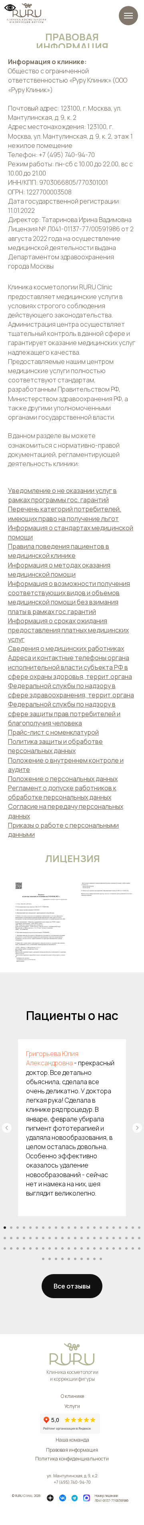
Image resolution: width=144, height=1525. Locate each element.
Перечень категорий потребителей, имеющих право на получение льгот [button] (64, 514)
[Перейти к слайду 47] (17, 1248)
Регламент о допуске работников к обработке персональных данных (62, 793)
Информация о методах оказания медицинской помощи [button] (59, 570)
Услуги (72, 1406)
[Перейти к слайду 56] (75, 1248)
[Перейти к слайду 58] (88, 1248)
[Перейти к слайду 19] (120, 1227)
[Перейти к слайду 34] (75, 1238)
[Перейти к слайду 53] (56, 1248)
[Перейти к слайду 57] (81, 1248)
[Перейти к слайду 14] (88, 1227)
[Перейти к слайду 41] (120, 1238)
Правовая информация (72, 1449)
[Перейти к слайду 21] (133, 1227)
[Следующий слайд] (137, 1128)
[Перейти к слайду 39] (107, 1238)
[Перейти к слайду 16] (101, 1227)
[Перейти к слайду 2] (11, 1227)
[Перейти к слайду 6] (37, 1227)
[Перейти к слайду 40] (113, 1238)
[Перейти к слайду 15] (94, 1227)
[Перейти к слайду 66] (139, 1248)
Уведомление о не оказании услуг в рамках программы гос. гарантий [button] (62, 495)
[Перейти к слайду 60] (101, 1248)
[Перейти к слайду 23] (5, 1238)
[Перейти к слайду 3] (17, 1227)
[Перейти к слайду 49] (30, 1248)
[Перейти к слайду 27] (30, 1238)
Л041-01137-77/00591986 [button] (111, 1500)
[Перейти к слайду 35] (81, 1238)
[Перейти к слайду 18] (113, 1227)
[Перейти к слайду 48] (24, 1248)
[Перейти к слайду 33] (69, 1238)
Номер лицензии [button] (106, 1495)
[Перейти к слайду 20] (126, 1227)
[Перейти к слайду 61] (107, 1248)
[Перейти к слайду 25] (17, 1238)
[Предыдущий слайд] (7, 1128)
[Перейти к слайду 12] (75, 1227)
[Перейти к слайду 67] (43, 1259)
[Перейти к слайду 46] (11, 1248)
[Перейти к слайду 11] (69, 1227)
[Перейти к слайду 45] (5, 1248)
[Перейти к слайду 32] (62, 1238)
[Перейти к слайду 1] (5, 1227)
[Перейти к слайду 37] (94, 1238)
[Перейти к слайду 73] (81, 1259)
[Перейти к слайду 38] (101, 1238)
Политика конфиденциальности (72, 1458)
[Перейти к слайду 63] (120, 1248)
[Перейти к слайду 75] (94, 1259)
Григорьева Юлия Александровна (52, 1058)
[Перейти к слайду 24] (11, 1238)
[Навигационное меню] (128, 15)
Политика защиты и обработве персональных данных (55, 746)
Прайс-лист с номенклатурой (53, 732)
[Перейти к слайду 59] (94, 1248)
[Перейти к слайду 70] (62, 1259)
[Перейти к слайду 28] (37, 1238)
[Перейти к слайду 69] (56, 1259)
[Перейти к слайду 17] (107, 1227)
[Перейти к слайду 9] (56, 1227)
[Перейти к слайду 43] (133, 1238)
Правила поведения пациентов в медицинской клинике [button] (58, 551)
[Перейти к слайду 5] (30, 1227)
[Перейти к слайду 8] (49, 1227)
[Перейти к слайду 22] (139, 1227)
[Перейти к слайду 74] (88, 1259)
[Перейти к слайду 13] (81, 1227)
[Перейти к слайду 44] (139, 1238)
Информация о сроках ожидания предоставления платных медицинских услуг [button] (68, 630)
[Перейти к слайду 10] (62, 1227)
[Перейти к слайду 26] (24, 1238)
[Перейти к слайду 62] (113, 1248)
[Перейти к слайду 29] (43, 1238)
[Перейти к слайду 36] (88, 1238)
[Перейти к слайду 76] (101, 1259)
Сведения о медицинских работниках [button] (66, 648)
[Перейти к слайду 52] (49, 1248)
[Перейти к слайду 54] (62, 1248)
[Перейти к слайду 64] (126, 1248)
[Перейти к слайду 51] (43, 1248)
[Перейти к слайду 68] (49, 1259)
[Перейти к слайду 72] (75, 1259)
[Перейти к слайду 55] (69, 1248)
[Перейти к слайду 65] (133, 1248)
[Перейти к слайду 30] (49, 1238)
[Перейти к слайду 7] (43, 1227)
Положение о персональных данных (63, 778)
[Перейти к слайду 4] (24, 1227)
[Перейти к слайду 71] (69, 1259)
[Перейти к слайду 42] (126, 1238)
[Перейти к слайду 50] (37, 1248)
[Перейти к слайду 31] (56, 1238)
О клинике (72, 1396)
